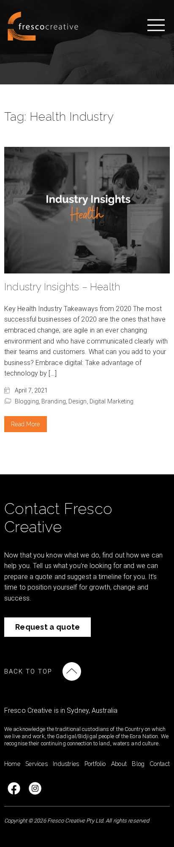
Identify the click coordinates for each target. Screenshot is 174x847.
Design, (79, 401)
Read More (25, 424)
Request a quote (47, 626)
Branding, (54, 401)
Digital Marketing (112, 401)
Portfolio (95, 763)
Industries (66, 763)
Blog (138, 763)
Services (36, 763)
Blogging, (28, 401)
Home (12, 763)
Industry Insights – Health (62, 287)
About (119, 763)
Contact (160, 763)
